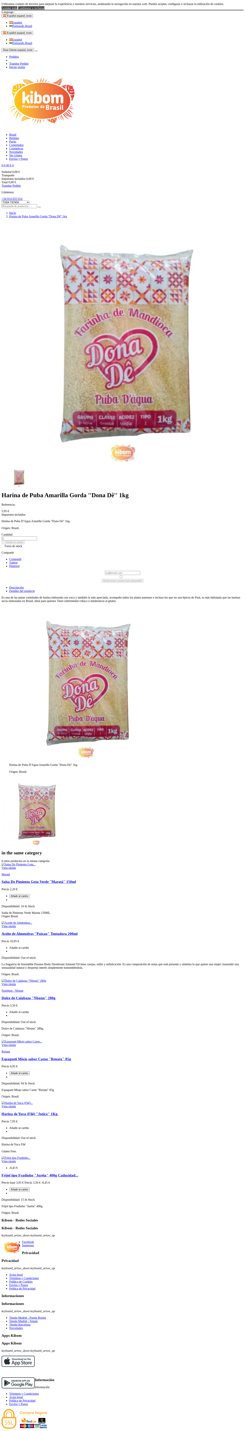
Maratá (6, 874)
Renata (6, 1051)
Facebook (28, 1242)
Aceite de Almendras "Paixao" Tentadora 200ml (40, 934)
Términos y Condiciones (24, 1278)
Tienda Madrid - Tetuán (23, 1321)
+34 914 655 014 (12, 198)
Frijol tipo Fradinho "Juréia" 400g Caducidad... (40, 1175)
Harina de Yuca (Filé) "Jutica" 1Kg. (30, 1114)
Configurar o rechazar (31, 8)
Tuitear (13, 562)
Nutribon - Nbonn (12, 990)
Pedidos (14, 56)
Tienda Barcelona (19, 1324)
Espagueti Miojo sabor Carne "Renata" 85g (36, 1059)
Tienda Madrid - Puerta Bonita (27, 1317)
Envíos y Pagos (18, 1285)
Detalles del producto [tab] (22, 591)
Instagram (28, 1245)
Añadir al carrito (13, 542)
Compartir (15, 559)
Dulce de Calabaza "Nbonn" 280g (29, 998)
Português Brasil (22, 26)
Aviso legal (16, 1274)
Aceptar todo (9, 8)
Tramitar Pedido (19, 63)
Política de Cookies (21, 1281)
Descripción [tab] (16, 587)
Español (17, 22)
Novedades (16, 1328)
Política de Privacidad (22, 1288)
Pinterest (14, 566)
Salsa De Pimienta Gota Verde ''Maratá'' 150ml (39, 882)
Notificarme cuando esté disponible (122, 580)
